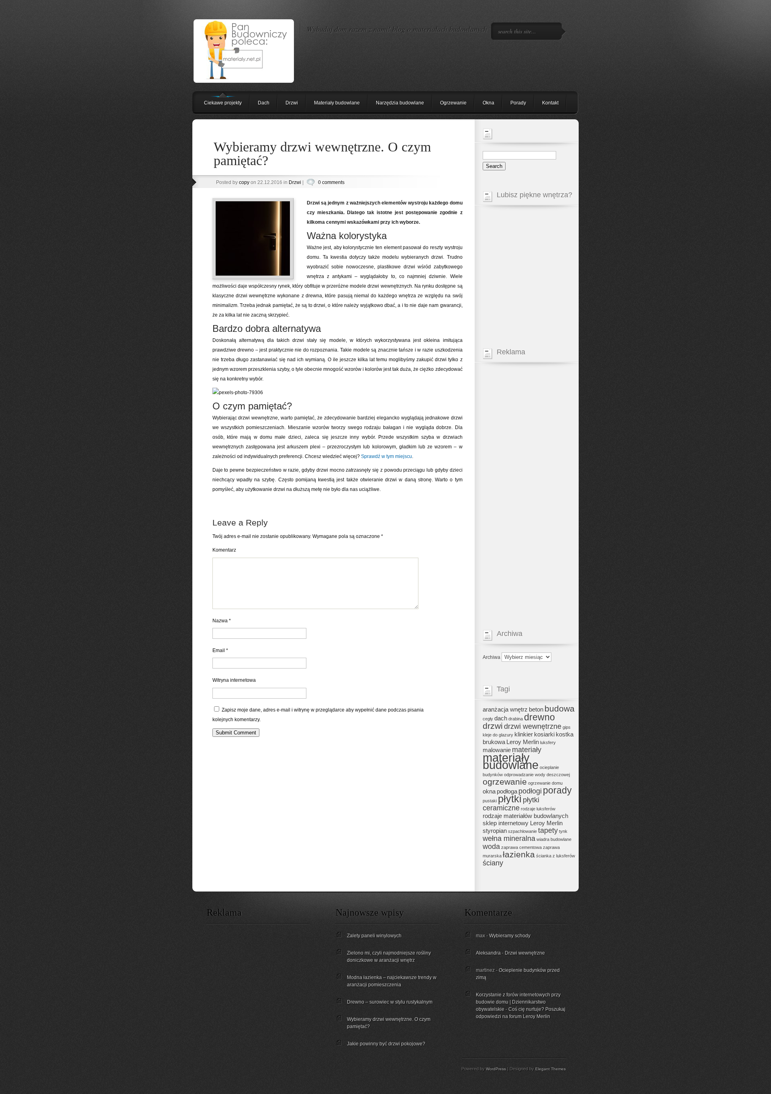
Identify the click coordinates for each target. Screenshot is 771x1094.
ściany (493, 863)
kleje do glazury (498, 734)
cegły (488, 718)
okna (489, 791)
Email (220, 650)
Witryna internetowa (234, 680)
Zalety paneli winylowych (374, 936)
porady (557, 790)
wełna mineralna (509, 838)
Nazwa (221, 621)
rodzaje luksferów (538, 808)
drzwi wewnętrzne (532, 726)
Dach (263, 103)
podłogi (530, 791)
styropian (495, 831)
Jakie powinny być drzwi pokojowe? (386, 1044)
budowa (560, 708)
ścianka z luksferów (555, 855)
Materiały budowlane (337, 103)
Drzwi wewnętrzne (525, 953)
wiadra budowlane (553, 839)
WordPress (496, 1069)
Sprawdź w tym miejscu (386, 456)
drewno (539, 717)
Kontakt (550, 103)
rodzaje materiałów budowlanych (525, 816)
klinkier (523, 734)
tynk (563, 831)
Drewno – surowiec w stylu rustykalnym (389, 1002)
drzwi (493, 725)
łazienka (519, 854)
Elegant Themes (550, 1069)
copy (244, 182)
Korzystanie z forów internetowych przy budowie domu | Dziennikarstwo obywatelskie (518, 1002)
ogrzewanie (505, 781)
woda (491, 846)
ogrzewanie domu (545, 783)
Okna (488, 103)
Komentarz (224, 550)
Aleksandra (488, 953)
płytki (510, 798)
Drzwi (292, 103)
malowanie (497, 750)
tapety (548, 830)
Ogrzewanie (453, 103)
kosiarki (544, 734)
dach (500, 718)
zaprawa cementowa (521, 847)
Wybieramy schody (509, 936)
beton (536, 709)
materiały (526, 750)
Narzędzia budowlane (400, 103)
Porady (518, 103)
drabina (515, 718)
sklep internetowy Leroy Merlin (523, 823)
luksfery (548, 742)
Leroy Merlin (522, 742)
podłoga (507, 791)
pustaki (490, 800)
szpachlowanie (522, 831)
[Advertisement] (529, 488)
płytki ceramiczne (511, 804)
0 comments (331, 182)
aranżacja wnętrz (505, 709)
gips (567, 727)
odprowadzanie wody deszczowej (537, 774)
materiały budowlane (510, 761)
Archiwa (491, 657)
